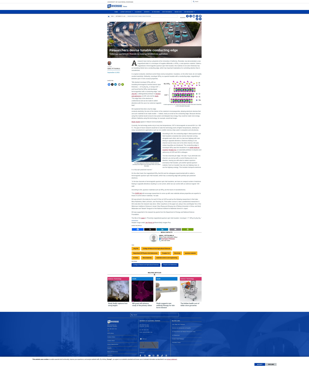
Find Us (144, 338)
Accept (259, 364)
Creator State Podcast (178, 338)
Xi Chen (135, 258)
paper (143, 218)
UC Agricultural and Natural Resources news (183, 331)
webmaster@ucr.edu (147, 332)
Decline (271, 364)
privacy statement (172, 359)
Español (109, 348)
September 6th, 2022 (120, 16)
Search (196, 1)
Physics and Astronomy (170, 265)
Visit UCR (109, 355)
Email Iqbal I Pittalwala (168, 239)
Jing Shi (134, 94)
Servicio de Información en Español (181, 328)
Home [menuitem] (116, 12)
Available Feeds (176, 342)
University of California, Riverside (120, 2)
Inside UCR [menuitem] (178, 12)
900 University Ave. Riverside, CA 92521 (144, 325)
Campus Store (111, 340)
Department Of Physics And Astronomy (145, 253)
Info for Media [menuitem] (167, 12)
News (125, 6)
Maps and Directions (112, 351)
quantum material (190, 253)
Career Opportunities (112, 344)
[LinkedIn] (162, 229)
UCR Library (110, 333)
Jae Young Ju (149, 222)
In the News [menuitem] (156, 12)
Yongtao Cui (166, 253)
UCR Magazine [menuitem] (188, 12)
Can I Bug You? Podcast (178, 324)
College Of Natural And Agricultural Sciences (156, 248)
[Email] (175, 229)
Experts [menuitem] (147, 12)
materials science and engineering (166, 258)
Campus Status (111, 337)
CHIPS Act (138, 193)
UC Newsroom (176, 335)
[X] (150, 229)
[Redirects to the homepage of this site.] (109, 16)
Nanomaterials (147, 258)
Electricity (177, 253)
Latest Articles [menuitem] (125, 12)
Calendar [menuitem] (138, 12)
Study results (136, 122)
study (156, 96)
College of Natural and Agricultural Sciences (146, 265)
